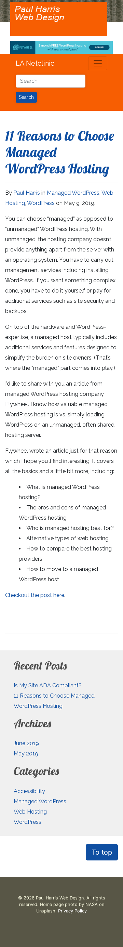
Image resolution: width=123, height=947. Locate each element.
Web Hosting (30, 811)
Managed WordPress (73, 193)
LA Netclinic (35, 63)
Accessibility (29, 791)
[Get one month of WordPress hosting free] (61, 46)
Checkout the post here (34, 595)
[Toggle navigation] (97, 63)
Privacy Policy (72, 910)
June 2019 (26, 743)
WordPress (41, 203)
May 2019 (26, 753)
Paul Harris (26, 193)
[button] (102, 852)
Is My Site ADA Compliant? (48, 685)
